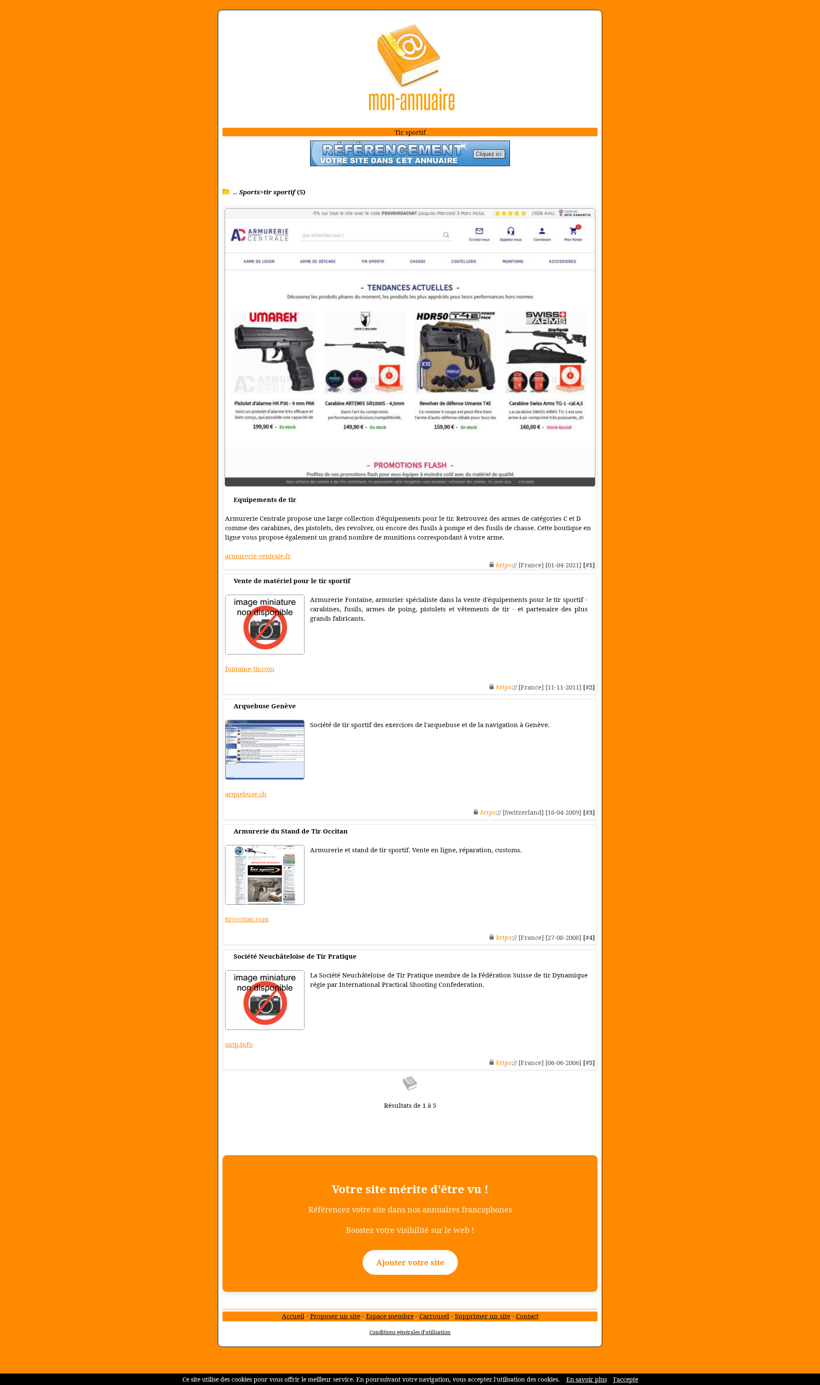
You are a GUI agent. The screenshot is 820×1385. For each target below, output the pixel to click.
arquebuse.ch (245, 793)
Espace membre (390, 1316)
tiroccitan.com (247, 919)
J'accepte (625, 1379)
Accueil (293, 1316)
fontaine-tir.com (249, 668)
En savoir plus (586, 1379)
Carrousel (434, 1316)
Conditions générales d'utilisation (410, 1332)
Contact (527, 1316)
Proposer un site (335, 1316)
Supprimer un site (482, 1316)
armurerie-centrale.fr (258, 556)
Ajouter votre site (410, 1262)
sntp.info (239, 1044)
